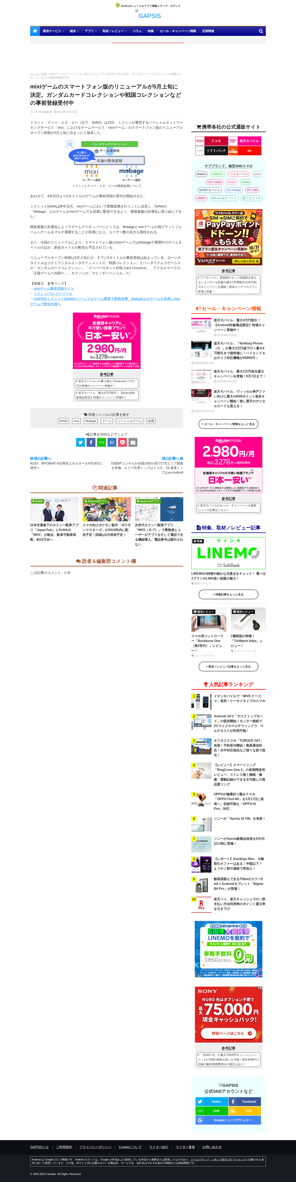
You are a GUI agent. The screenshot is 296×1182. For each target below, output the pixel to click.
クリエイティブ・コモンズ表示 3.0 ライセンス (218, 1159)
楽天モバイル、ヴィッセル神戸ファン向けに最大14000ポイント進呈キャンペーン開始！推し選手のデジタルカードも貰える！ (239, 399)
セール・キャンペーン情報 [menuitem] (178, 31)
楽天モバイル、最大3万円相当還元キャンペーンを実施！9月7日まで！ (240, 374)
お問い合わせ (212, 1147)
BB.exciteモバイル (224, 198)
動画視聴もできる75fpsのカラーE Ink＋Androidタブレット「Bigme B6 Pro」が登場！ (238, 883)
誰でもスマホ (252, 198)
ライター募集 (185, 1147)
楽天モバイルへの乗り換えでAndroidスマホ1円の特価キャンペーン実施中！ (105, 383)
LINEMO (218, 174)
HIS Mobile (233, 190)
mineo (245, 182)
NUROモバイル (209, 190)
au (249, 150)
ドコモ (216, 141)
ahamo (201, 174)
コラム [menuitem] (137, 31)
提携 (44, 74)
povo (257, 174)
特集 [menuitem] (151, 31)
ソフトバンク (216, 150)
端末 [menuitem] (73, 31)
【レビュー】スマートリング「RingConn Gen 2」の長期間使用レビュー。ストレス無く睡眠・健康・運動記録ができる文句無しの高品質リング (239, 774)
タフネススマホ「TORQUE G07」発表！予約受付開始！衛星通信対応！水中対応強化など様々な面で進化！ (239, 748)
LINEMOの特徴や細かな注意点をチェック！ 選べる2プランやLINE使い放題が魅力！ (228, 576)
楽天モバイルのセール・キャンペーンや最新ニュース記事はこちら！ (227, 508)
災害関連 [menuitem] (208, 31)
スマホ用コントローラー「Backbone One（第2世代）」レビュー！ (207, 643)
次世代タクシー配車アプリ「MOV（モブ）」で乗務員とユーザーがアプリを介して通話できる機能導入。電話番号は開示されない (159, 534)
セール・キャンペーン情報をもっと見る (229, 424)
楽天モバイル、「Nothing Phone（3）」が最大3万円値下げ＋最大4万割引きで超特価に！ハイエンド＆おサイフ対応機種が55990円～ (239, 351)
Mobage (90, 421)
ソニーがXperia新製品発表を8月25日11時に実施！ (239, 841)
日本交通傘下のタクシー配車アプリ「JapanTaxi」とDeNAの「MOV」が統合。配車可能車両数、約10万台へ (54, 532)
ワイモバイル (239, 174)
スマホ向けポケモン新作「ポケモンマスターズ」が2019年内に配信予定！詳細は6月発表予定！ (107, 529)
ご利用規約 (64, 1147)
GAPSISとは (39, 1147)
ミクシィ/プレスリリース (53, 294)
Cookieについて (130, 1147)
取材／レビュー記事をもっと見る (229, 666)
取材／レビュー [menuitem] (113, 31)
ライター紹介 (159, 1147)
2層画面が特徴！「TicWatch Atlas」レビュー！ (247, 640)
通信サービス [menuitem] (52, 31)
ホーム (34, 74)
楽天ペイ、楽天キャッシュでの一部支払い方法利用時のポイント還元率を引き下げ (239, 903)
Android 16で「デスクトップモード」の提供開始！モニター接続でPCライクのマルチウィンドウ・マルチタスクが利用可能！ (239, 723)
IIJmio (232, 182)
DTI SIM (252, 190)
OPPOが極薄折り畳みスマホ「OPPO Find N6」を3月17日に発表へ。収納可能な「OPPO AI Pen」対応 (239, 801)
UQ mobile (214, 182)
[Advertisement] (106, 59)
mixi (76, 421)
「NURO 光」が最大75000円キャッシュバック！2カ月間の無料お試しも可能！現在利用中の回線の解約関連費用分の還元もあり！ (228, 1059)
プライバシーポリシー (95, 1147)
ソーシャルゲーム (130, 421)
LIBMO (201, 198)
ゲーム (106, 421)
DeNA (63, 421)
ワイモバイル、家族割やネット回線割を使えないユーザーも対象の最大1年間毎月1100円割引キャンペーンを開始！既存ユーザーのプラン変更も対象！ (227, 284)
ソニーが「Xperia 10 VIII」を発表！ (240, 818)
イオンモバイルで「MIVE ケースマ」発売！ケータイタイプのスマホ (239, 698)
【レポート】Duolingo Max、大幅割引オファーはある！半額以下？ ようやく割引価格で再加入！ (239, 863)
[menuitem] (35, 31)
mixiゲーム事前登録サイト (54, 288)
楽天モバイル (249, 141)
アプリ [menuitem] (89, 31)
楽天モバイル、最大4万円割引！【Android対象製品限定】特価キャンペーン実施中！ (105, 395)
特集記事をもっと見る (229, 594)
